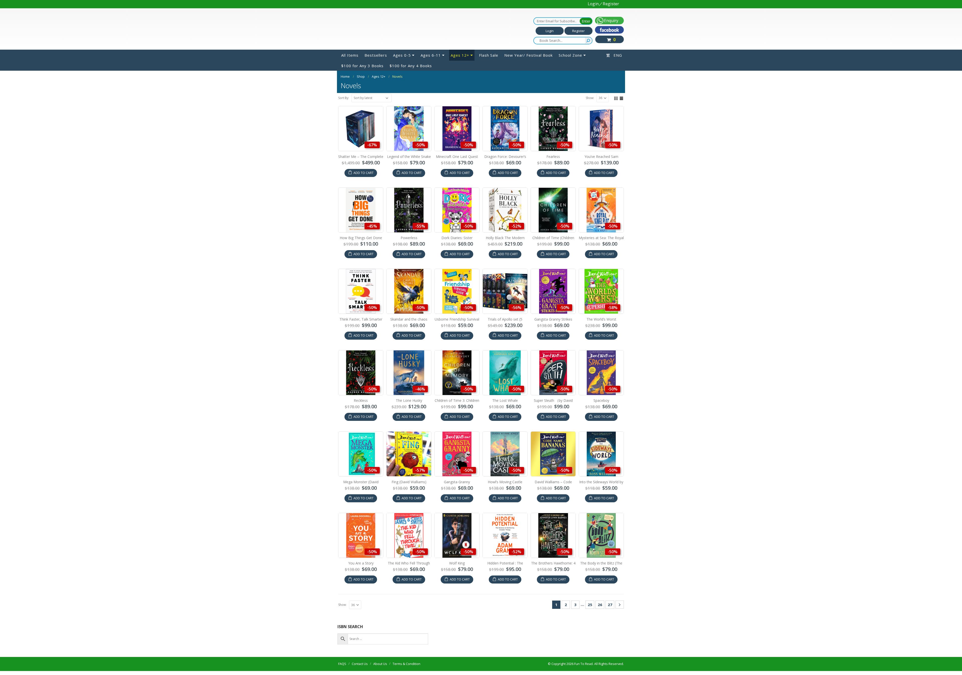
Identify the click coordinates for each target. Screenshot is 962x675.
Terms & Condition (406, 664)
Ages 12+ (460, 55)
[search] (588, 40)
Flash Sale (488, 55)
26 (600, 604)
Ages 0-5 (402, 55)
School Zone (570, 55)
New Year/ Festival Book (528, 55)
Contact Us (360, 664)
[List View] (621, 97)
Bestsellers (376, 55)
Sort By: (343, 98)
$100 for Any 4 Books (411, 65)
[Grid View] (616, 97)
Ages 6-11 (431, 55)
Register (578, 31)
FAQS (342, 664)
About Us (380, 664)
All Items (349, 55)
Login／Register (603, 4)
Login (550, 31)
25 (590, 604)
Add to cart (363, 173)
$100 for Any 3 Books (362, 65)
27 (610, 604)
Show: (590, 98)
